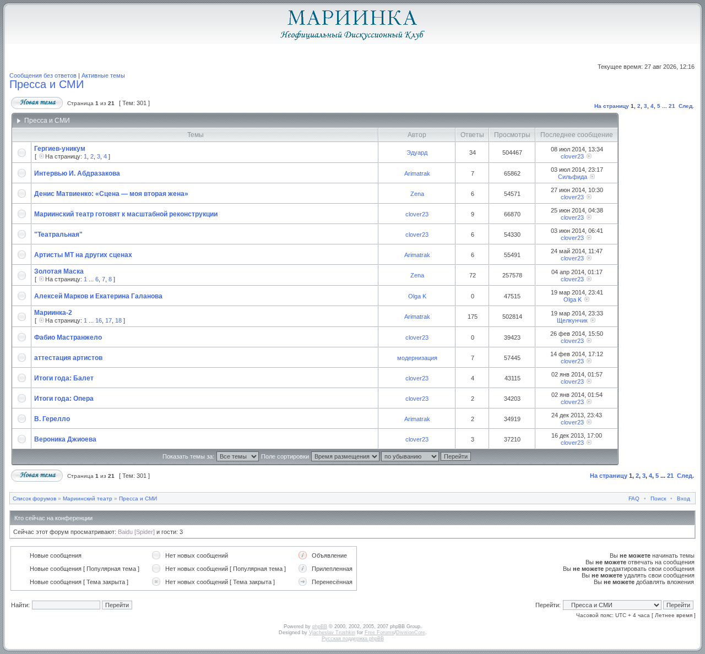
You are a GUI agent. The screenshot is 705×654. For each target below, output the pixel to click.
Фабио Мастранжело (68, 337)
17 (108, 320)
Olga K (417, 296)
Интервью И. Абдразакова (77, 173)
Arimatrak (417, 173)
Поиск (658, 498)
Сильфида (572, 176)
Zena (417, 193)
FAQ (633, 498)
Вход (683, 498)
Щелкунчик (572, 320)
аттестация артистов (68, 358)
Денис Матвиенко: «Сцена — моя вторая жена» (111, 194)
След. (686, 106)
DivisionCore (410, 632)
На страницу (611, 106)
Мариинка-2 (53, 313)
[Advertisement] (655, 289)
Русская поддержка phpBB (353, 638)
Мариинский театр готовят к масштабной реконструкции (126, 214)
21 (672, 106)
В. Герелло (52, 419)
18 (118, 320)
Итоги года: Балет (64, 378)
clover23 (572, 156)
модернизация (417, 358)
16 (98, 320)
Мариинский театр (87, 498)
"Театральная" (58, 234)
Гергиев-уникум (59, 148)
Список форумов (34, 498)
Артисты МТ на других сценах (83, 255)
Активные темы (103, 75)
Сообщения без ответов (43, 75)
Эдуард (416, 152)
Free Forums (379, 632)
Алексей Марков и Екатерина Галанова (98, 296)
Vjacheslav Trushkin (332, 632)
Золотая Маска (59, 271)
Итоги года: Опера (64, 398)
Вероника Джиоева (65, 439)
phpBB (319, 626)
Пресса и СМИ (46, 84)
